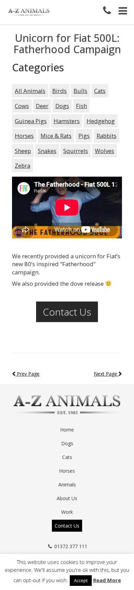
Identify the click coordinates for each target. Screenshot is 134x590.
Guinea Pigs (31, 121)
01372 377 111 (70, 546)
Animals (67, 484)
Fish (81, 106)
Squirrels (75, 151)
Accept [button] (81, 580)
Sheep (23, 151)
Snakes (47, 151)
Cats (99, 91)
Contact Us (67, 311)
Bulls (80, 91)
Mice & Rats (56, 136)
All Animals (30, 91)
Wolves (104, 151)
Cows (22, 106)
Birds (59, 91)
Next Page (106, 373)
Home (67, 429)
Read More (107, 580)
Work (67, 512)
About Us (67, 498)
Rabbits (106, 136)
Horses (24, 136)
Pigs (84, 136)
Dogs (62, 106)
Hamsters (67, 121)
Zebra (22, 165)
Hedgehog (101, 121)
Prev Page (27, 373)
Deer (42, 106)
